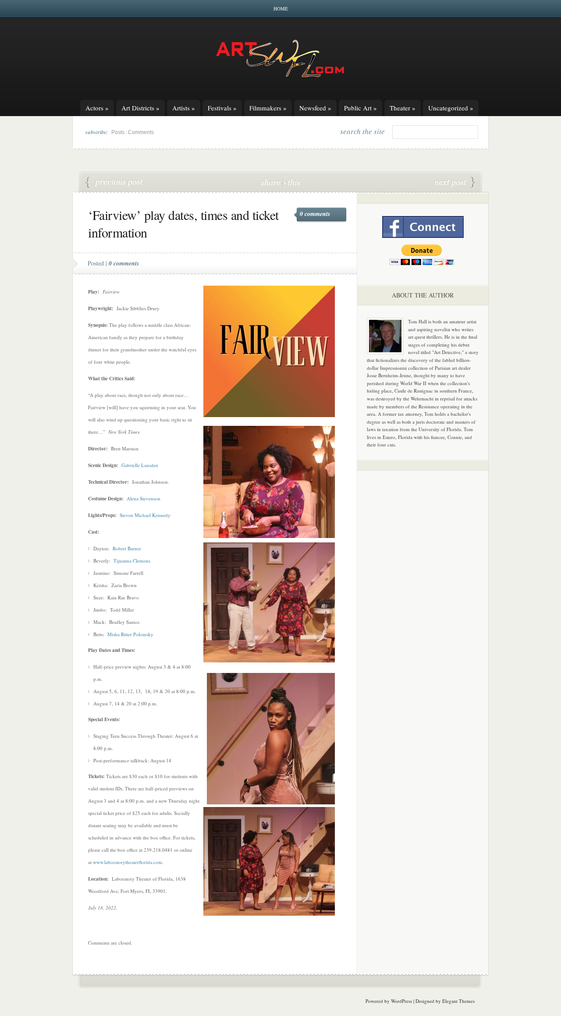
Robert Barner (127, 548)
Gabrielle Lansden (139, 465)
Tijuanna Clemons (132, 560)
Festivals (222, 107)
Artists (183, 107)
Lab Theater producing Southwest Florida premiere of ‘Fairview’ (455, 182)
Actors (97, 107)
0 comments (315, 213)
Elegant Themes (458, 1001)
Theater (402, 107)
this (292, 182)
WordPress (401, 1001)
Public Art (360, 107)
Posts (117, 132)
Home (280, 8)
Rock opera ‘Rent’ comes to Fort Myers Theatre (114, 182)
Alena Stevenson (143, 498)
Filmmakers (268, 107)
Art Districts (140, 107)
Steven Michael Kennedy (145, 515)
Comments (141, 132)
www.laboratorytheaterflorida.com (127, 862)
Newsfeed (315, 107)
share (271, 182)
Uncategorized (450, 107)
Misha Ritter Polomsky (130, 634)
